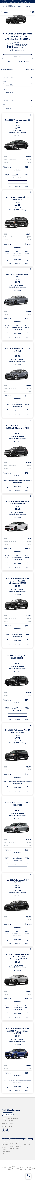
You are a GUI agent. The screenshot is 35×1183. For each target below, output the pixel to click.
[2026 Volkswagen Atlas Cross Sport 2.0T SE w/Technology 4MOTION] (17, 604)
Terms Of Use (13, 1168)
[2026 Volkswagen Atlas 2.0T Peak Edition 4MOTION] (17, 451)
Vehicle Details (17, 56)
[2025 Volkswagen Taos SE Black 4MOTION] (17, 755)
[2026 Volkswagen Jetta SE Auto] (17, 145)
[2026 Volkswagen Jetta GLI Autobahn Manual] (17, 527)
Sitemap (17, 1168)
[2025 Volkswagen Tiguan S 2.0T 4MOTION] (17, 681)
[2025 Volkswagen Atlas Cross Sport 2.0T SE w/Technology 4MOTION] (17, 980)
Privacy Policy (9, 1168)
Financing (20, 1138)
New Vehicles (5, 1142)
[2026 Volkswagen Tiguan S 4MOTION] (17, 223)
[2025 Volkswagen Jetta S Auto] (17, 300)
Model (5, 89)
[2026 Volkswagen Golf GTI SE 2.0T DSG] (17, 828)
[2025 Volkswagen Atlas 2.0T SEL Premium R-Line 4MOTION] (17, 1054)
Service (13, 1138)
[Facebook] (3, 1130)
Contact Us (8, 1114)
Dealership (28, 1138)
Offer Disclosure (17, 135)
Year (4, 74)
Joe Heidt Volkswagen (4, 1168)
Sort (4, 104)
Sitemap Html (22, 1168)
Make (4, 81)
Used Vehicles (5, 1144)
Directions (27, 1144)
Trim (4, 97)
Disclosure (26, 61)
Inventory (6, 1138)
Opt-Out (30, 1168)
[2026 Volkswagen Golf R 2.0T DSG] (17, 905)
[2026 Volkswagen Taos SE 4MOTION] (17, 374)
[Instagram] (7, 1130)
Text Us (26, 186)
